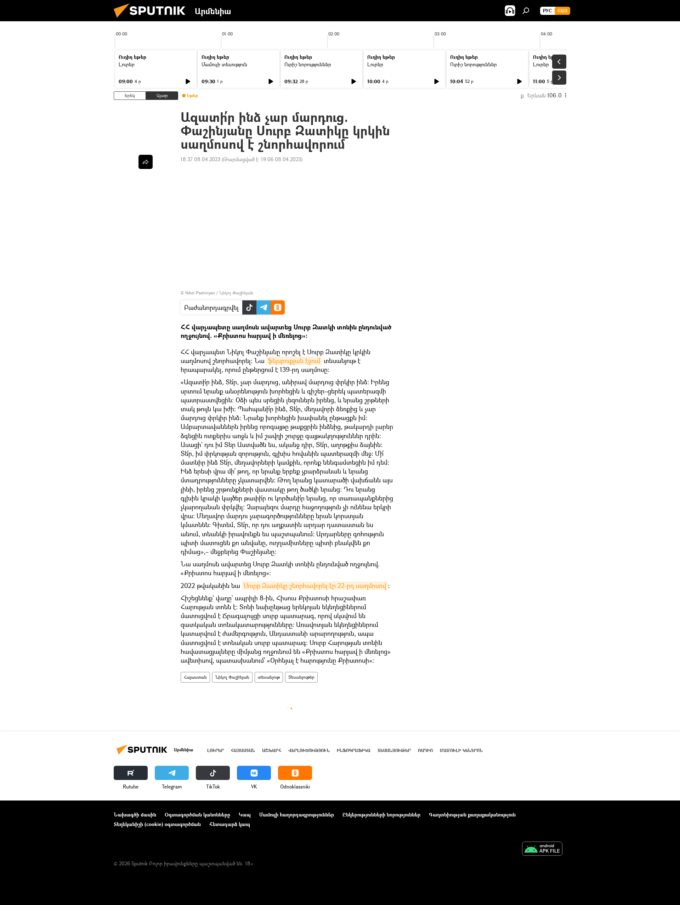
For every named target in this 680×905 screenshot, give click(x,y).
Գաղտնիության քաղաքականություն (472, 814)
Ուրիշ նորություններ (307, 64)
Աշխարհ (271, 750)
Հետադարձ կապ (229, 824)
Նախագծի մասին (135, 814)
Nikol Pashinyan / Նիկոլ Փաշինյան (219, 293)
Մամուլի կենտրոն (461, 750)
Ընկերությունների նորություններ (381, 814)
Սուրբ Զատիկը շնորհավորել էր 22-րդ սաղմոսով (315, 585)
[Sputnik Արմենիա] (152, 19)
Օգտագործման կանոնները (197, 814)
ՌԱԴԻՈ (425, 750)
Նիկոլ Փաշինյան (232, 677)
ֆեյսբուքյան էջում (294, 360)
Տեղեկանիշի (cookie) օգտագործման (157, 824)
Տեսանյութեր (301, 677)
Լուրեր (127, 64)
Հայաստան (195, 677)
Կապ (245, 814)
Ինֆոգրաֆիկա (353, 750)
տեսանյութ (269, 677)
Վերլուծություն (309, 750)
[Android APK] (542, 849)
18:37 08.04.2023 (200, 159)
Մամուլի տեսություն (224, 64)
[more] (145, 162)
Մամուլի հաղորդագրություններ (296, 814)
